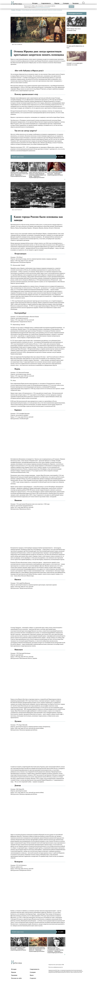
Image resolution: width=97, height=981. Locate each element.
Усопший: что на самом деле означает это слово (74, 64)
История (34, 3)
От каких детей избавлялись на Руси (75, 46)
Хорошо (71, 6)
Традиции (76, 3)
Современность (46, 3)
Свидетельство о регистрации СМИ (56, 729)
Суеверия (66, 3)
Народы (57, 3)
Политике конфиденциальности (43, 7)
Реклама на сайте (16, 742)
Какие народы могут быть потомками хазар (74, 29)
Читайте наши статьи (37, 156)
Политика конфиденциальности (55, 731)
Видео (32, 740)
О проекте (33, 742)
